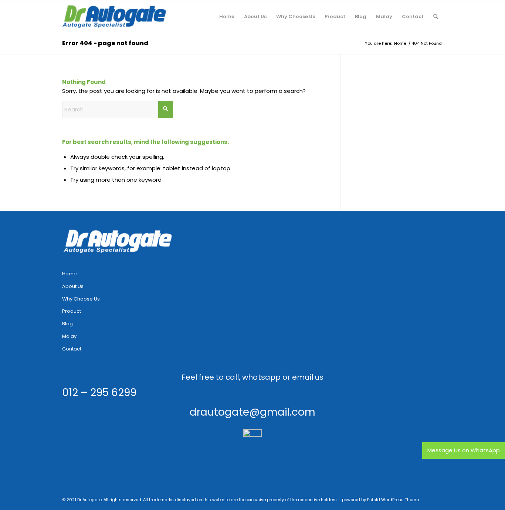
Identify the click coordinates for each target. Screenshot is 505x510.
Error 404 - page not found (105, 43)
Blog (67, 323)
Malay (69, 336)
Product (71, 311)
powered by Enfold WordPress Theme (380, 500)
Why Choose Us (81, 298)
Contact (71, 348)
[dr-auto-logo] (114, 16)
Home (69, 273)
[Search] (435, 16)
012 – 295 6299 (99, 392)
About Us (73, 286)
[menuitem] (226, 16)
